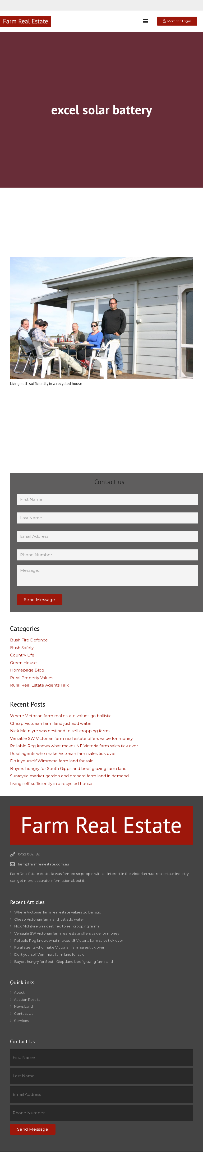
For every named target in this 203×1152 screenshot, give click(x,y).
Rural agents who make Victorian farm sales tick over (63, 753)
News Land (23, 1006)
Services (21, 1020)
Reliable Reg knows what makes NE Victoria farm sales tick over (74, 745)
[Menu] (145, 21)
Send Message (39, 599)
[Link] (25, 21)
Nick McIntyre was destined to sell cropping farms (60, 730)
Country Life (22, 655)
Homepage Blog (27, 670)
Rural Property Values (31, 677)
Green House (23, 662)
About (19, 992)
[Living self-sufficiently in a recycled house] (101, 318)
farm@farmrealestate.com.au (43, 864)
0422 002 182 (29, 854)
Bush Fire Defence (29, 639)
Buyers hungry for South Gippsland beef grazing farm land (68, 768)
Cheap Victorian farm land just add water (51, 723)
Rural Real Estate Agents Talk (39, 685)
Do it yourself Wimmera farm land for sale (52, 760)
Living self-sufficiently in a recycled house (46, 383)
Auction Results (27, 999)
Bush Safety (22, 647)
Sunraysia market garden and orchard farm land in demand (69, 775)
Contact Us (23, 1013)
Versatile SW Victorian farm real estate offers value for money (71, 738)
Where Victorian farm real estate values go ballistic (61, 715)
